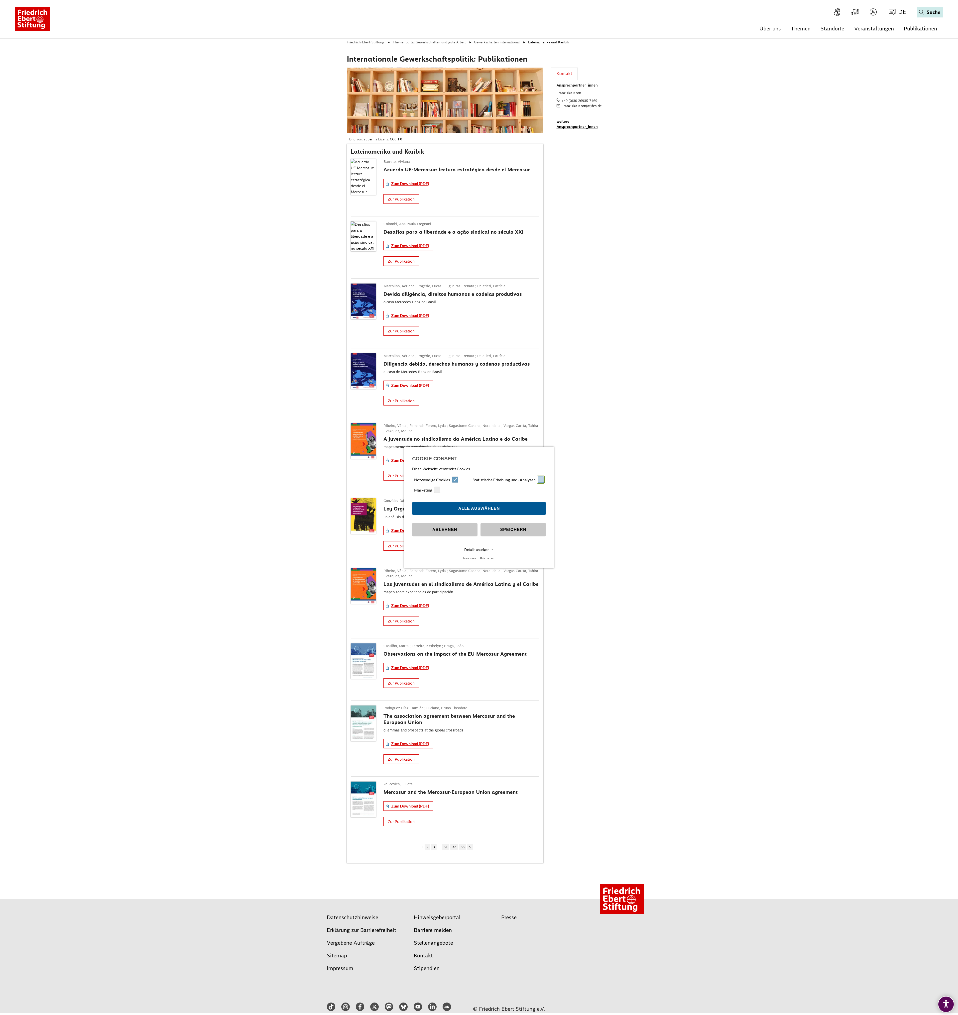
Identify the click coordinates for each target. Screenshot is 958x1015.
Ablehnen (444, 529)
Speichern (513, 529)
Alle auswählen (479, 508)
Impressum (469, 558)
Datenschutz (487, 558)
